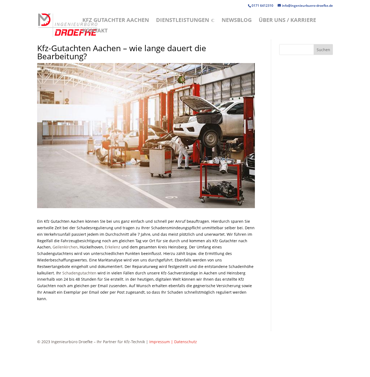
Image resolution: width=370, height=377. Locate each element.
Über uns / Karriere (287, 21)
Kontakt (95, 31)
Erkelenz (112, 247)
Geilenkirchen (65, 247)
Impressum (159, 341)
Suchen (323, 49)
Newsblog (237, 21)
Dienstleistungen (182, 21)
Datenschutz (185, 341)
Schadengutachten (79, 273)
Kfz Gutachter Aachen (115, 21)
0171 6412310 (263, 5)
